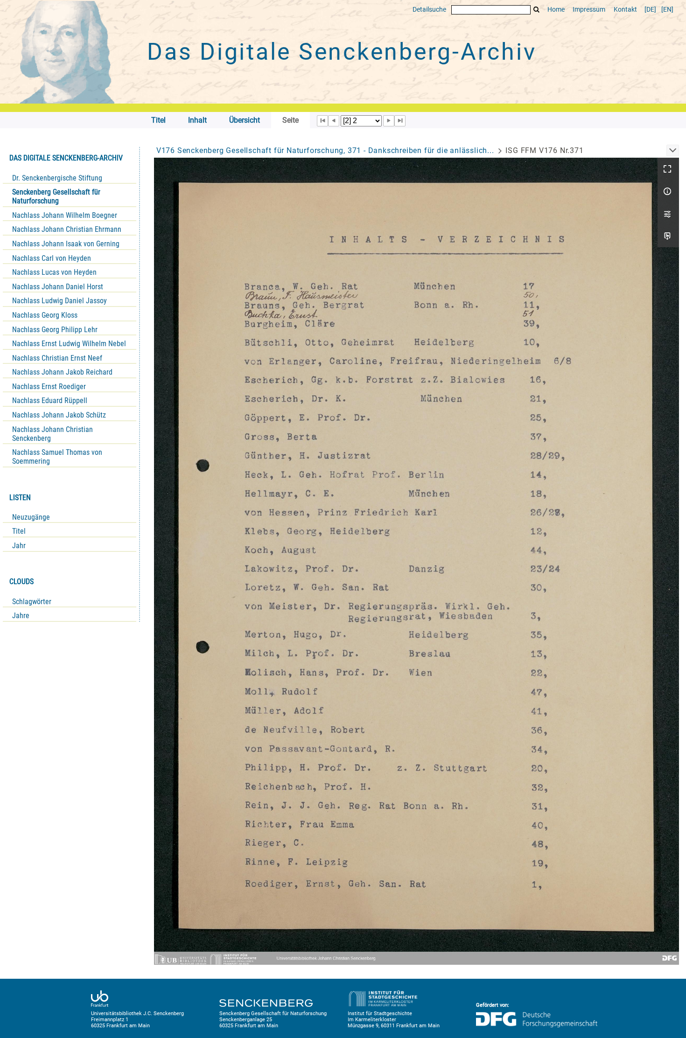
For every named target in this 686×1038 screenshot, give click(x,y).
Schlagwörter (31, 601)
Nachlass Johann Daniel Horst (57, 286)
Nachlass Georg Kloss (44, 315)
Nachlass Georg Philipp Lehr (55, 329)
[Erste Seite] (322, 120)
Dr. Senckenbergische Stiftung (57, 178)
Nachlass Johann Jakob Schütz (59, 415)
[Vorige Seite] (333, 120)
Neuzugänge (31, 517)
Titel (19, 531)
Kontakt (625, 10)
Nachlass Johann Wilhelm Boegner (64, 215)
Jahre (20, 615)
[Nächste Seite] (388, 120)
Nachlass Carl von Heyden (51, 258)
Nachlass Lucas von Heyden (54, 272)
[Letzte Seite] (400, 120)
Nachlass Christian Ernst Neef (57, 358)
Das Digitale (341, 51)
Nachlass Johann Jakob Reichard (62, 372)
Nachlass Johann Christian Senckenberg (52, 434)
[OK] (537, 9)
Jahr (19, 545)
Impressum (589, 10)
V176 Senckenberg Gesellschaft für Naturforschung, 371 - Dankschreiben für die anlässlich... (325, 150)
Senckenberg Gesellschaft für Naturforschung (56, 196)
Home (556, 10)
